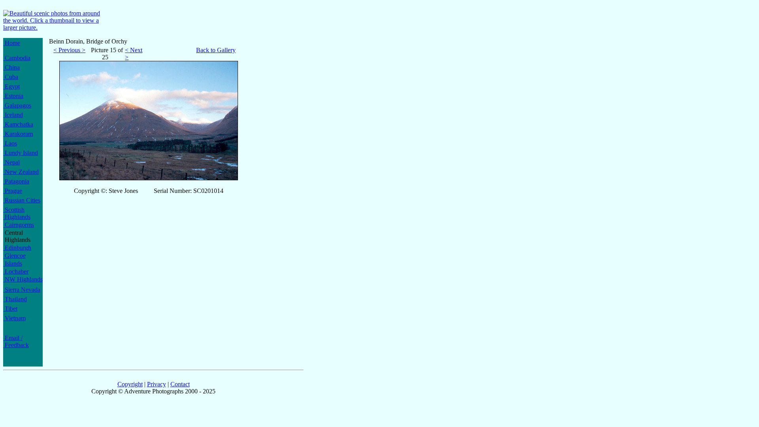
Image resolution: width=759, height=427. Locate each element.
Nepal (11, 162)
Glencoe (14, 255)
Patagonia (16, 181)
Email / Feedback (16, 341)
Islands (12, 263)
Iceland (13, 114)
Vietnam (14, 318)
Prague (12, 190)
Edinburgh (17, 247)
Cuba (10, 77)
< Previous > (69, 50)
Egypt (11, 86)
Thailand (15, 299)
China (11, 67)
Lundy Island (20, 152)
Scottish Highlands (16, 213)
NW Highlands (23, 279)
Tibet (10, 308)
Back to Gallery (216, 50)
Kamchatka (18, 124)
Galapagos (17, 105)
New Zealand (21, 171)
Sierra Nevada (21, 289)
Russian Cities (21, 200)
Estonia (13, 96)
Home (11, 43)
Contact (180, 384)
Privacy (156, 384)
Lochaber (15, 271)
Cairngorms (18, 224)
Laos (10, 143)
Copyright (130, 384)
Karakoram (18, 133)
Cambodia (16, 58)
